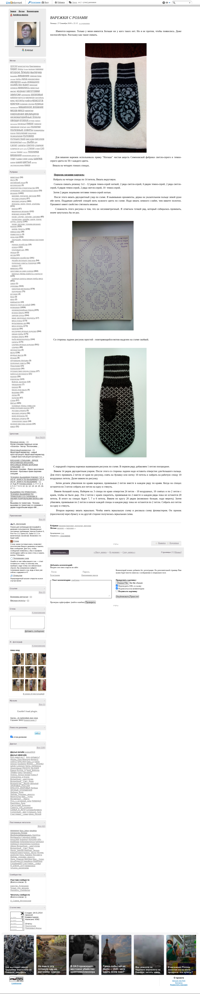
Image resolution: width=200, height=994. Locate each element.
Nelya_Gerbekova (33, 766)
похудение (22, 133)
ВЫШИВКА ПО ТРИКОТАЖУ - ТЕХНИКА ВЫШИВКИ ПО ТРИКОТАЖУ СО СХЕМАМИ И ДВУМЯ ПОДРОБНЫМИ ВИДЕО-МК (26, 495)
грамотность (15, 234)
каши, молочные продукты (23, 318)
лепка (14, 395)
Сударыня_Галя (34, 812)
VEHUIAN (32, 839)
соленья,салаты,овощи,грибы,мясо (27, 279)
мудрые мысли (16, 355)
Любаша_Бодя (16, 792)
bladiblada (14, 842)
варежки (39, 69)
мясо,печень (17, 326)
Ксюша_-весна (29, 853)
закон (12, 283)
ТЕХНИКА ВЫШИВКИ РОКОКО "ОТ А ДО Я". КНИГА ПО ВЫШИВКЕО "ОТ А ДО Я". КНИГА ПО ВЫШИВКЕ (27, 479)
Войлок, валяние (19, 382)
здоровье (37, 94)
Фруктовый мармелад (20, 450)
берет (13, 68)
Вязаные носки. (17, 442)
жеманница (30, 866)
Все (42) (41, 826)
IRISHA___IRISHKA (35, 764)
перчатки (13, 124)
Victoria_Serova (17, 775)
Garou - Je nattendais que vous (24, 718)
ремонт (15, 266)
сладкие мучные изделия (23, 345)
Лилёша (34, 788)
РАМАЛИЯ (37, 861)
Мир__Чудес (27, 797)
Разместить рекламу (179, 985)
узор (24, 158)
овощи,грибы (17, 334)
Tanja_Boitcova (32, 770)
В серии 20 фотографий (33, 694)
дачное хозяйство (20, 244)
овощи (14, 120)
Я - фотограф (19, 524)
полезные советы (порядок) (24, 263)
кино (12, 299)
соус (25, 148)
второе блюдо (20, 72)
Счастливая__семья (19, 814)
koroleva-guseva (11, 15)
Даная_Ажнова (17, 850)
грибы (18, 79)
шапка (38, 158)
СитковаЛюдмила (34, 810)
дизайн (24, 82)
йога (12, 297)
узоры (30, 159)
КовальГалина (16, 853)
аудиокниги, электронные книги (24, 191)
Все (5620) (40, 437)
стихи (31, 148)
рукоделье (16, 142)
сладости (14, 148)
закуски (15, 94)
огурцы (32, 120)
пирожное (14, 127)
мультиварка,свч (19, 323)
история (14, 294)
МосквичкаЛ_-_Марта (19, 799)
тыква (19, 158)
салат (13, 145)
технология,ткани (19, 421)
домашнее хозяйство (19, 258)
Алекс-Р (34, 775)
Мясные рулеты (17, 600)
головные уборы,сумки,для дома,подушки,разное (22, 407)
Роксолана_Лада (17, 803)
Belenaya (26, 759)
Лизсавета (37, 855)
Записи (13, 11)
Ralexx (13, 770)
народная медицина (24, 113)
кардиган (30, 97)
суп (42, 148)
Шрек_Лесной (35, 814)
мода (14, 110)
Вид (168, 3)
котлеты (20, 100)
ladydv (13, 766)
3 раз (62, 533)
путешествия (17, 139)
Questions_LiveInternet (20, 890)
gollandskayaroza (27, 842)
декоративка (33, 79)
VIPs (39, 839)
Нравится (162, 543)
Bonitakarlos (15, 837)
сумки (37, 148)
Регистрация (36, 2)
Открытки (17, 575)
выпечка (36, 72)
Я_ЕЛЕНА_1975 (17, 866)
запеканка (25, 95)
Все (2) (42, 592)
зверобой (34, 783)
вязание (23, 75)
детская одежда (19, 198)
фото (12, 180)
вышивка (14, 76)
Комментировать (59, 552)
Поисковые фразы (33, 928)
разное (13, 376)
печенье (22, 123)
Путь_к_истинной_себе (20, 801)
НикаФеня (28, 861)
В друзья (29, 50)
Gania (37, 762)
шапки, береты (18, 229)
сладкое (39, 145)
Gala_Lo (30, 762)
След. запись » (129, 552)
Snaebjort (24, 839)
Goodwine (21, 764)
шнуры (34, 162)
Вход (47, 2)
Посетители (30, 926)
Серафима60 (16, 863)
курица (39, 103)
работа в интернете (19, 374)
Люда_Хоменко (17, 859)
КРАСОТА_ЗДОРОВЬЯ (20, 788)
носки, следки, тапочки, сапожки (26, 217)
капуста (21, 97)
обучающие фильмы (19, 360)
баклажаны (35, 66)
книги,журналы (18, 416)
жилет (13, 91)
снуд (21, 148)
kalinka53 (39, 842)
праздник (32, 133)
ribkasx (13, 846)
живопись (24, 87)
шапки (12, 162)
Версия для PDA (178, 981)
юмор (27, 165)
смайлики (75, 580)
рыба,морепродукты (21, 339)
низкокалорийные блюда (25, 117)
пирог (30, 123)
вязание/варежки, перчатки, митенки (75, 525)
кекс (12, 100)
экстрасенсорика (17, 165)
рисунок (39, 139)
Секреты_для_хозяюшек (21, 808)
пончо (13, 133)
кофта (28, 100)
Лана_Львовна (25, 855)
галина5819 (30, 752)
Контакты (178, 983)
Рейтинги (61, 2)
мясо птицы (17, 321)
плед (28, 127)
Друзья (21, 11)
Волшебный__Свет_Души (22, 781)
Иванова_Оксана (31, 850)
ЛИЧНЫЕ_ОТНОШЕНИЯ (21, 790)
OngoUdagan (16, 768)
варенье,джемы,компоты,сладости (27, 274)
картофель (39, 98)
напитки (29, 110)
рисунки (30, 139)
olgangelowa (25, 844)
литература (15, 350)
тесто (25, 152)
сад (35, 142)
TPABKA (13, 772)
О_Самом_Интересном (20, 901)
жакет (25, 84)
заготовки (33, 91)
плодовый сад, (18, 250)
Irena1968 (14, 839)
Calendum (25, 837)
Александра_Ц (16, 777)
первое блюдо (18, 337)
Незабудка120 (16, 861)
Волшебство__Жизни (20, 783)
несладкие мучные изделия (24, 331)
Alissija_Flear (16, 759)
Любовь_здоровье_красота (22, 794)
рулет (24, 142)
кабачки (14, 97)
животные (34, 88)
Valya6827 (27, 772)
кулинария (15, 307)
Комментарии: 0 (30, 720)
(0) (27, 442)
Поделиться (174, 543)
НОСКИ (13, 66)
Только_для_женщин (19, 888)
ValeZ (20, 772)
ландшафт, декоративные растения (28, 240)
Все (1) (42, 704)
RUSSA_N (21, 770)
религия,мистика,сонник (21, 424)
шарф (19, 162)
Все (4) (42, 519)
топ (38, 155)
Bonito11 (34, 759)
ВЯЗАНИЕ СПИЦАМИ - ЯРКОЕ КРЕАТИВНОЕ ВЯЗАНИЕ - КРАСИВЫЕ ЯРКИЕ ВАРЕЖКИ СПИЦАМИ (24, 463)
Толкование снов (21, 558)
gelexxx (13, 764)
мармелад (14, 107)
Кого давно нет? (17, 757)
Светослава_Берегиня (20, 805)
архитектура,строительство (22, 188)
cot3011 (13, 762)
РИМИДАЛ (36, 801)
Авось (74, 2)
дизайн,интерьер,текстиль (23, 260)
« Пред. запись (100, 552)
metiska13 (14, 844)
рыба (30, 142)
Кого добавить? (33, 757)
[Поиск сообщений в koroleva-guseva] (37, 733)
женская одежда (19, 201)
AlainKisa (36, 835)
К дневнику (115, 552)
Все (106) (41, 747)
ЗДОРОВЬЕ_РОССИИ (20, 786)
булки (26, 69)
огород (23, 120)
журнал (21, 91)
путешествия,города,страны (23, 371)
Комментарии (33, 11)
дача (24, 78)
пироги (37, 123)
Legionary (20, 766)
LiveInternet (14, 3)
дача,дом (14, 237)
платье (23, 127)
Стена (16, 541)
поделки (36, 126)
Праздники (15, 366)
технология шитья (29, 155)
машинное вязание (31, 107)
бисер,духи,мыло (19, 390)
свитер (30, 145)
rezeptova (35, 844)
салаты (22, 145)
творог (20, 152)
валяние (31, 69)
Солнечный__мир (18, 812)
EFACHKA (22, 762)
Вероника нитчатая (19, 597)
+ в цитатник (84, 23)
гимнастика (35, 76)
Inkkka (33, 837)
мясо (21, 110)
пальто (37, 120)
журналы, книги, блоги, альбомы (26, 204)
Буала (26, 777)
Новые (178, 552)
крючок (15, 103)
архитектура (23, 66)
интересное (15, 185)
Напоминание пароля (89, 575)
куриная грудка (27, 104)
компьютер (15, 302)
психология (16, 136)
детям (13, 255)
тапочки (13, 152)
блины (20, 69)
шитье (26, 162)
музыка (13, 358)
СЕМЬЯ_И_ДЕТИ (18, 810)
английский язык (17, 183)
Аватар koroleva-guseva (26, 33)
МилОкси (28, 859)
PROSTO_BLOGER (30, 768)
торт (13, 158)
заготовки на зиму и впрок (21, 271)
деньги (13, 252)
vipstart (27, 775)
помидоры (39, 130)
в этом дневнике (19, 737)
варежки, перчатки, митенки (24, 196)
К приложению (38, 613)
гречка (12, 79)
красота (37, 100)
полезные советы (21, 130)
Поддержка (163, 2)
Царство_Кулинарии (19, 886)
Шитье (13, 403)
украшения (17, 384)
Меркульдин (15, 797)
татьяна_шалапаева (19, 868)
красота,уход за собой (20, 305)
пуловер (28, 135)
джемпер (15, 82)
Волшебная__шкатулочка (21, 779)
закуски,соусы (18, 315)
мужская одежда (19, 214)
